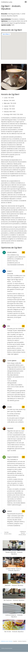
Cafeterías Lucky (6, 2)
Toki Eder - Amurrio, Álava (7, 533)
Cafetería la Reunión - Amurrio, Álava (22, 533)
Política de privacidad (6, 648)
